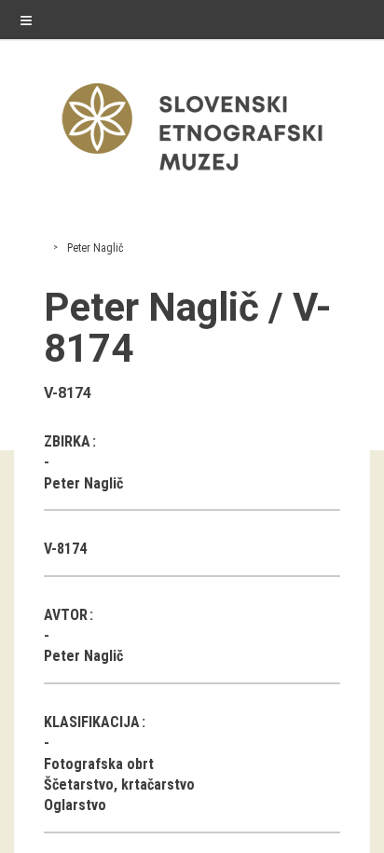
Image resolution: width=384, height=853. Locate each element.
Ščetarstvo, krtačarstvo (119, 784)
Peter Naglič (95, 248)
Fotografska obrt (99, 764)
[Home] (192, 175)
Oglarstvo (75, 805)
